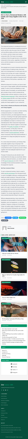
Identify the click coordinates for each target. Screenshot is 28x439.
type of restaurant (9, 161)
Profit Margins (4, 402)
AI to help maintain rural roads (9, 329)
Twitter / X (14, 369)
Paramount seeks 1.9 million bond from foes (13, 339)
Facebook (9, 217)
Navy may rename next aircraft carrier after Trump (11, 427)
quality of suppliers (14, 126)
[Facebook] (1, 390)
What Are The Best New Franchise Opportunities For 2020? (13, 275)
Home (2, 5)
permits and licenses (9, 173)
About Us (4, 350)
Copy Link (5, 220)
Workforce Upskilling (5, 400)
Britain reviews (6, 98)
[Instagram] (7, 390)
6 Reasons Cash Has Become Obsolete (10, 253)
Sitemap (4, 355)
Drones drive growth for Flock (9, 337)
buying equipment (14, 132)
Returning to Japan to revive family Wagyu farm (13, 340)
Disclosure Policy (6, 353)
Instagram (14, 372)
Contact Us (4, 352)
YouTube (15, 367)
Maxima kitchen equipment (8, 96)
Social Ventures (4, 398)
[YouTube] (5, 390)
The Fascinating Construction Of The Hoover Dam (13, 319)
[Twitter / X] (3, 390)
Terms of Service (6, 357)
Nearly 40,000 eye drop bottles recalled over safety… (11, 430)
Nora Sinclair (5, 21)
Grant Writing (3, 396)
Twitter (16, 217)
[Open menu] (26, 2)
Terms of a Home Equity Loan (8, 297)
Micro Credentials (7, 5)
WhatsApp (23, 217)
